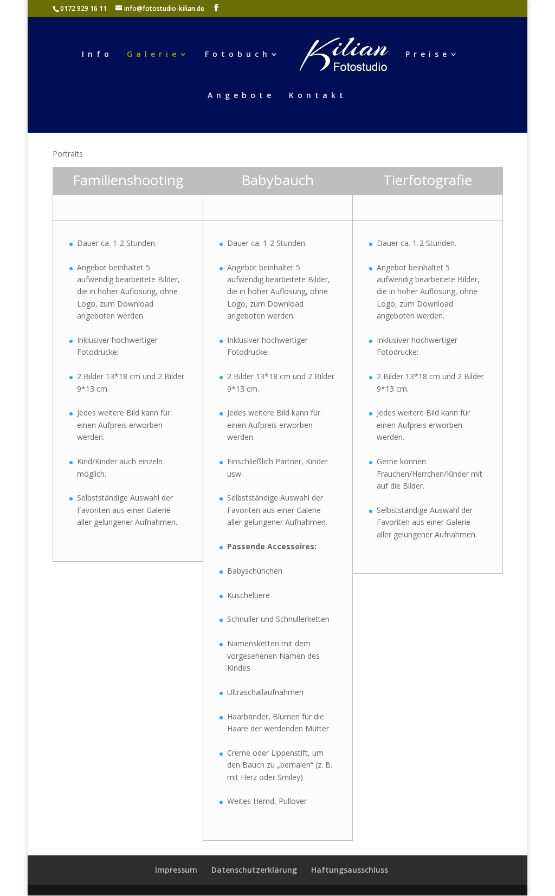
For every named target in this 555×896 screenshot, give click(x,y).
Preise (427, 54)
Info (97, 54)
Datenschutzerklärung (254, 870)
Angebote (241, 96)
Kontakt (318, 96)
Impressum (176, 870)
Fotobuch (238, 54)
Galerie (153, 54)
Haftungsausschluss (349, 870)
